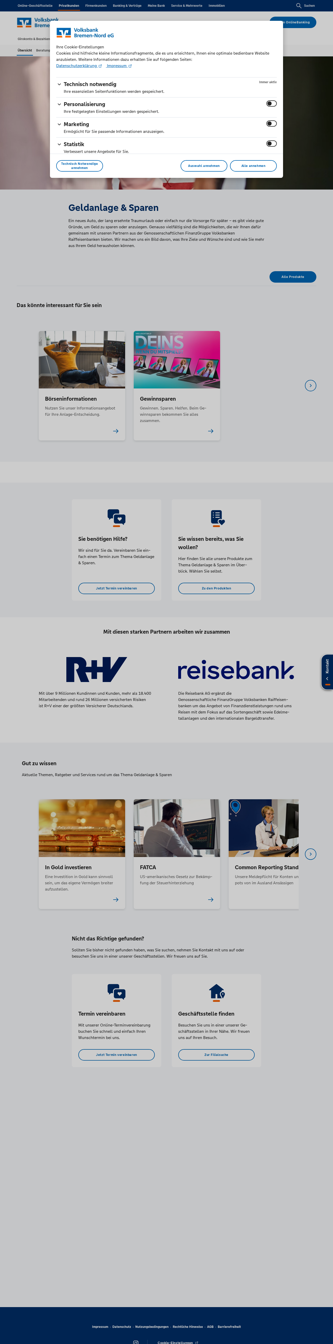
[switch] (271, 103)
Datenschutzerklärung (77, 65)
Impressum (117, 65)
